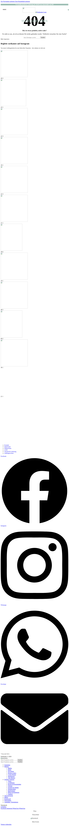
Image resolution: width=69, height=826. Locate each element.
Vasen (9, 781)
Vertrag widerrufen (6, 824)
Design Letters (12, 773)
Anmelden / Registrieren (11, 802)
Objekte (10, 786)
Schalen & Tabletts (13, 787)
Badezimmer (11, 791)
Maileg (10, 768)
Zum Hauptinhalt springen (22, 1)
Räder (9, 770)
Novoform (11, 771)
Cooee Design (12, 774)
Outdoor (10, 794)
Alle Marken (11, 778)
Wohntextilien (12, 789)
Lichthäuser (11, 783)
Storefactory (11, 776)
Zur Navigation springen (8, 1)
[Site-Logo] (29, 12)
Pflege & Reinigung (13, 792)
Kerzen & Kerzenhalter (14, 784)
